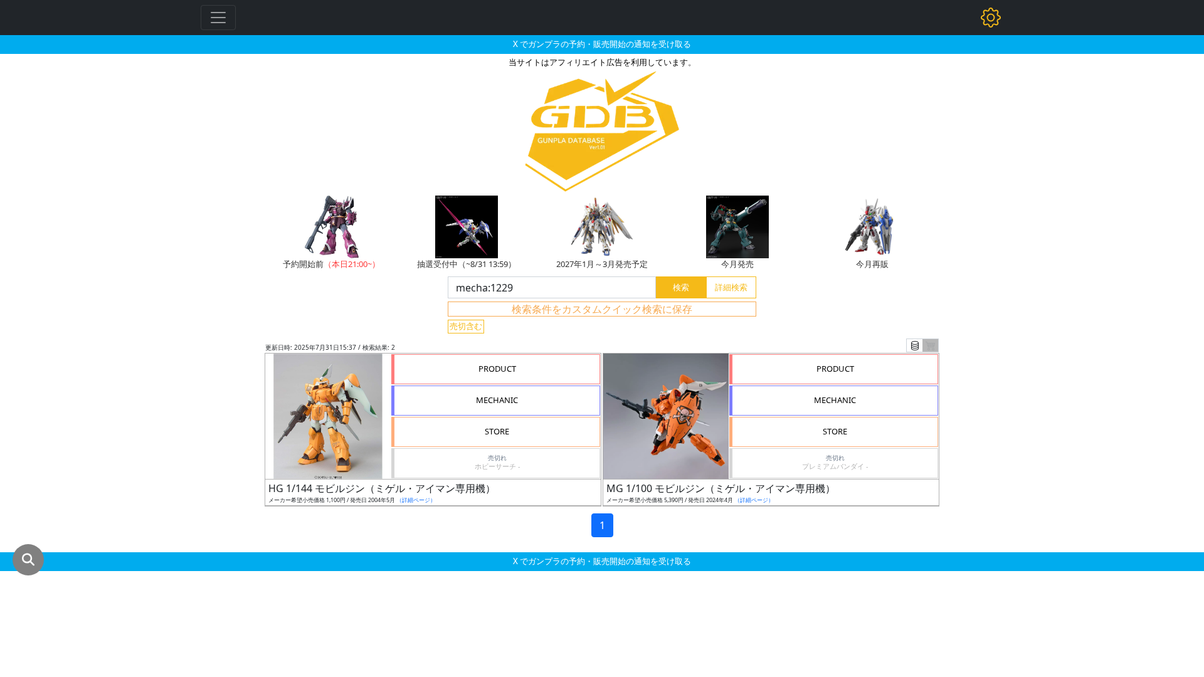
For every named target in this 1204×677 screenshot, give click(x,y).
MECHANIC (497, 400)
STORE (497, 431)
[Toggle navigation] (218, 17)
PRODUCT (497, 368)
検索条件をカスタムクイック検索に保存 (602, 309)
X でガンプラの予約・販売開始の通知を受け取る (602, 44)
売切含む (466, 326)
